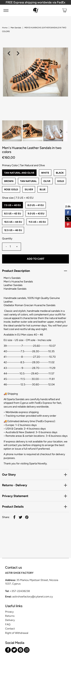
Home (4, 27)
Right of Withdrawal (16, 633)
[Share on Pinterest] (27, 517)
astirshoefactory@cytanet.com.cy (32, 596)
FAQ (7, 624)
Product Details (12, 506)
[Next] (18, 53)
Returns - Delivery (14, 485)
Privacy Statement (15, 496)
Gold (60, 181)
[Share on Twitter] (20, 517)
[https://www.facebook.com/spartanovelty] (8, 650)
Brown (8, 181)
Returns (10, 616)
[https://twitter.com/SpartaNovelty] (14, 650)
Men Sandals (16, 27)
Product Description (16, 271)
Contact (10, 628)
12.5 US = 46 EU (13, 230)
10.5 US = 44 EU (13, 221)
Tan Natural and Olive (19, 172)
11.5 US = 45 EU (37, 221)
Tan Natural (28, 181)
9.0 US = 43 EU (36, 213)
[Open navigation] (6, 10)
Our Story (9, 474)
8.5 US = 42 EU (12, 213)
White (45, 172)
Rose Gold (11, 189)
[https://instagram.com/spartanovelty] (27, 650)
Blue (43, 189)
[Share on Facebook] (14, 517)
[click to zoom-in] (62, 53)
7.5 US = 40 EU (12, 205)
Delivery (10, 620)
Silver (29, 189)
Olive (47, 181)
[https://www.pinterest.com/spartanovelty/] (20, 650)
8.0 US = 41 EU (35, 205)
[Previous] (9, 53)
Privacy (9, 611)
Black (60, 172)
